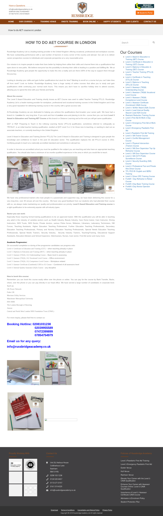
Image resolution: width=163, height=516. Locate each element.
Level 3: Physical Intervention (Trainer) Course (137, 144)
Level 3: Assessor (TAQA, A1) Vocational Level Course (27, 258)
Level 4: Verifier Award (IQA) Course (140, 107)
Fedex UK (10, 292)
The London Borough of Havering (19, 305)
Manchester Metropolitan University (20, 299)
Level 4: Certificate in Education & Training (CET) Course (139, 63)
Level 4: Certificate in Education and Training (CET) (26, 249)
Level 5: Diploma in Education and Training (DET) (26, 252)
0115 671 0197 (56, 483)
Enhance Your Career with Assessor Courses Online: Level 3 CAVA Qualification (135, 486)
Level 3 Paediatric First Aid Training (140, 133)
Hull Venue (125, 471)
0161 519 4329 (56, 486)
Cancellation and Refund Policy (88, 510)
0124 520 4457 (56, 479)
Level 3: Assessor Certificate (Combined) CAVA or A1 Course (29, 265)
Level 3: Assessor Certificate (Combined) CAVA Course (137, 103)
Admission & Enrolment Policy (133, 498)
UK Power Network (14, 289)
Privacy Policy (107, 510)
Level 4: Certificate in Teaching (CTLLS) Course (138, 78)
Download (54, 510)
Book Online (89, 21)
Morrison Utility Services (16, 295)
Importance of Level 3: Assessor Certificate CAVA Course (134, 493)
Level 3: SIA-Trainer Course (137, 135)
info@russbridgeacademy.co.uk (63, 490)
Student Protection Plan (130, 501)
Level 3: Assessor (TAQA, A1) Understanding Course (26, 255)
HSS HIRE (11, 302)
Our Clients (132, 21)
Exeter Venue (126, 467)
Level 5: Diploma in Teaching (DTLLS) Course (137, 83)
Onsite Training (69, 21)
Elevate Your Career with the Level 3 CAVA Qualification (135, 479)
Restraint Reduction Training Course (140, 115)
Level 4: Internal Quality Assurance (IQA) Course (25, 268)
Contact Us (150, 21)
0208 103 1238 (56, 475)
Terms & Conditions (67, 510)
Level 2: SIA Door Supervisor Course (140, 153)
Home (11, 21)
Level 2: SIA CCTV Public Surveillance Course (136, 157)
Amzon (9, 308)
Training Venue (48, 21)
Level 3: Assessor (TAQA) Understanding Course (136, 88)
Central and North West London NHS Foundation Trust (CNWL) (30, 311)
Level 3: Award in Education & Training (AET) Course (138, 58)
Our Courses (25, 21)
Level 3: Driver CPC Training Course (140, 176)
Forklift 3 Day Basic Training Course (140, 184)
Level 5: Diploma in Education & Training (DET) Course (138, 68)
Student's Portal (145, 12)
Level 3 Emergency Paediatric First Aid (136, 464)
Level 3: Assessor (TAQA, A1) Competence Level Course (28, 261)
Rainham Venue (127, 475)
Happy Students (112, 21)
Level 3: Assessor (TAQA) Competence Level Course (136, 98)
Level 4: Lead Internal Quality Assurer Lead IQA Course (137, 111)
